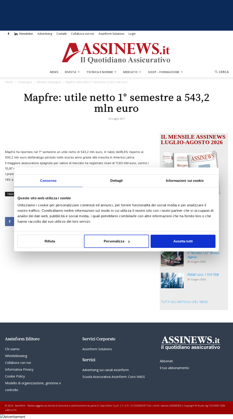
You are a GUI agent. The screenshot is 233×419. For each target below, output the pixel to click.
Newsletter (26, 34)
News (54, 72)
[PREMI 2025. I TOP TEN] (172, 280)
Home (9, 82)
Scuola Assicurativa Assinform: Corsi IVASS (113, 377)
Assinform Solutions (111, 34)
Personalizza (114, 241)
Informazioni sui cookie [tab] (184, 180)
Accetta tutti (183, 241)
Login (132, 34)
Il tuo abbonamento (174, 368)
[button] (220, 72)
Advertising (45, 34)
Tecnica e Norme (99, 72)
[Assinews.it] (116, 52)
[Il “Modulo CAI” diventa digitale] (172, 258)
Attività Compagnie (49, 82)
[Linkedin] (16, 34)
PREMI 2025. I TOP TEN (203, 274)
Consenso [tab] (48, 180)
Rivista (70, 72)
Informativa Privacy (19, 369)
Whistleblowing (16, 356)
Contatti (61, 34)
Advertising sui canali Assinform (105, 370)
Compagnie (24, 82)
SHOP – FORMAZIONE (163, 72)
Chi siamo (12, 349)
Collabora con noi (82, 34)
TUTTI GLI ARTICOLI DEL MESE (184, 302)
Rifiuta (50, 241)
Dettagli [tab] (116, 180)
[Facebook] (8, 34)
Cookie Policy (15, 376)
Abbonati (166, 361)
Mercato (130, 72)
